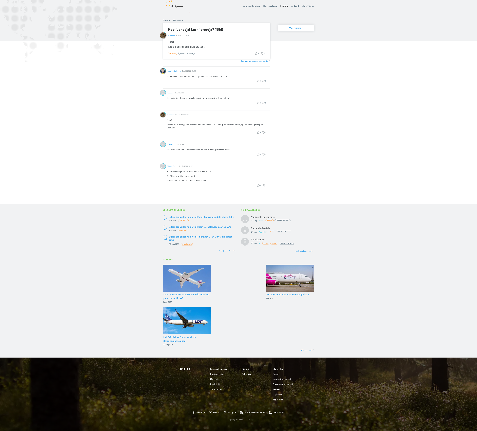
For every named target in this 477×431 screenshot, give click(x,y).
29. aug (254, 220)
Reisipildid (215, 384)
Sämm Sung (172, 166)
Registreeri (278, 399)
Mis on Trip (278, 369)
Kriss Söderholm (174, 71)
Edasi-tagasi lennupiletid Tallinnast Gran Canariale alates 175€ (200, 238)
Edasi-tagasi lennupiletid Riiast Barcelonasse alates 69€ (200, 226)
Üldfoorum (178, 20)
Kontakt (276, 374)
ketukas (170, 93)
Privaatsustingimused (283, 384)
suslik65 (171, 35)
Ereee (261, 220)
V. (259, 243)
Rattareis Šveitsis (260, 228)
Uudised (295, 6)
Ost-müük (246, 374)
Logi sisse (277, 394)
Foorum (284, 5)
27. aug (254, 243)
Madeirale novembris (263, 217)
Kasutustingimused (282, 379)
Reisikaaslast (258, 239)
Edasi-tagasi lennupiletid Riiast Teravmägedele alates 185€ (201, 217)
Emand (170, 144)
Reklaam (277, 389)
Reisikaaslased (270, 6)
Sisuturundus (216, 389)
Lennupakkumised (251, 6)
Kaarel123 (263, 232)
